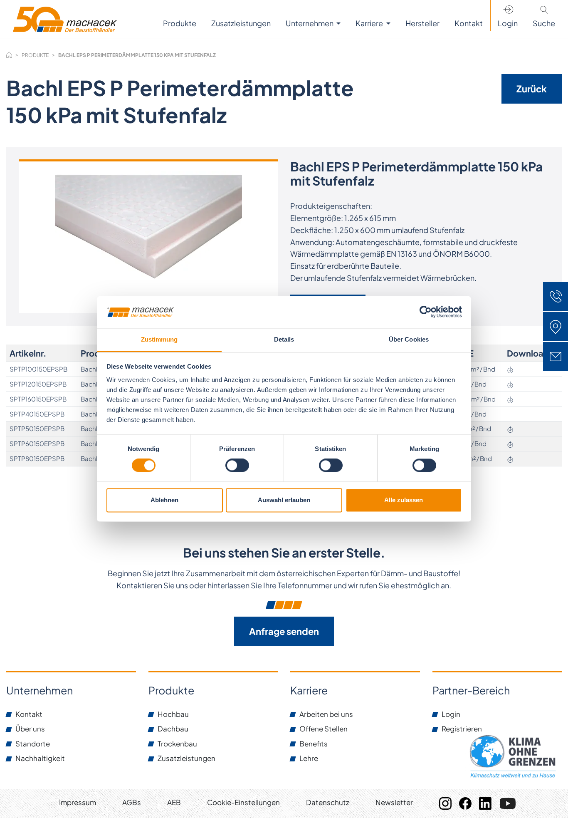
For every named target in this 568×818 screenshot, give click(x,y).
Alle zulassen (403, 499)
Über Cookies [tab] (409, 339)
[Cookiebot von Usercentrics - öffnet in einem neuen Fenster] (425, 312)
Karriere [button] (370, 23)
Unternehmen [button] (310, 23)
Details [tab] (284, 339)
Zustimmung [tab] (159, 339)
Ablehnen (164, 499)
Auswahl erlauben (284, 499)
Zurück (531, 88)
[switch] (237, 465)
